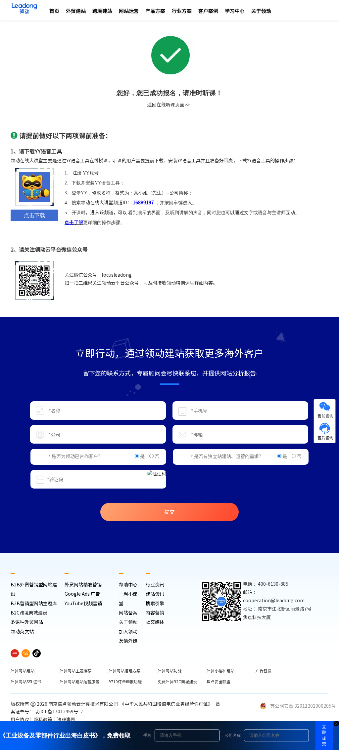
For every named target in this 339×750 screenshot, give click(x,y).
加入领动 (128, 631)
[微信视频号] (26, 653)
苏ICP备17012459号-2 (60, 711)
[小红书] (15, 653)
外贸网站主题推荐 (75, 670)
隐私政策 (43, 719)
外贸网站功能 (169, 670)
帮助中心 (128, 584)
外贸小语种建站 (220, 670)
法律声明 (66, 719)
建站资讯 (155, 593)
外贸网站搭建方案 (124, 670)
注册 (77, 172)
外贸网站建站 (22, 670)
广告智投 (263, 670)
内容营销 (155, 612)
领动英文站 (22, 631)
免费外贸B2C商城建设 (177, 681)
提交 (169, 512)
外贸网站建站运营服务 (79, 681)
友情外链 (128, 640)
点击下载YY (34, 217)
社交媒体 (155, 621)
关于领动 (128, 621)
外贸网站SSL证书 (26, 681)
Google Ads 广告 (82, 593)
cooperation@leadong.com (274, 600)
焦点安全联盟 (218, 681)
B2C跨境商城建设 (29, 612)
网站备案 (128, 612)
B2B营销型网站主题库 (34, 603)
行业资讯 (155, 584)
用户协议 (20, 719)
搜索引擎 (155, 603)
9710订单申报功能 (125, 681)
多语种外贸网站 (27, 621)
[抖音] (36, 653)
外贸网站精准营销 (83, 584)
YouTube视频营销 (83, 603)
